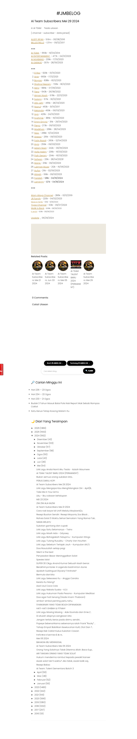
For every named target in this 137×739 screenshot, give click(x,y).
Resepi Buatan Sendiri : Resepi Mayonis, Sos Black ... (62, 514)
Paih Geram (40, 155)
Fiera (36, 91)
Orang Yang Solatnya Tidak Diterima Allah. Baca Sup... (64, 649)
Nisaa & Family (37, 202)
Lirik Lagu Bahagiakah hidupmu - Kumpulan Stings (63, 537)
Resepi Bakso (43, 664)
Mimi (36, 87)
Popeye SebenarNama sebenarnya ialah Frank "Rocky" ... (65, 623)
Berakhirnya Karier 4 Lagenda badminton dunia (61, 567)
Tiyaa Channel (38, 204)
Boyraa (38, 80)
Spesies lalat (43, 559)
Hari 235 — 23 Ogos (41, 389)
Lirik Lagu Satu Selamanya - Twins (54, 529)
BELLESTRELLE (37, 42)
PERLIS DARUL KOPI (45, 480)
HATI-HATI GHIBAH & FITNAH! (50, 608)
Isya (36, 114)
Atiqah (37, 174)
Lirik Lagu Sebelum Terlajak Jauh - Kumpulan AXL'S (63, 544)
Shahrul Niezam (42, 84)
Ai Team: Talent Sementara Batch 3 (55, 668)
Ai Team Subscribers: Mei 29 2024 (55, 21)
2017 (36, 709)
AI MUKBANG (37, 59)
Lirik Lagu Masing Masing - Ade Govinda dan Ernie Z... (63, 612)
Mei (39, 465)
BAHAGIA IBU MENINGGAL (49, 642)
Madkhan (39, 129)
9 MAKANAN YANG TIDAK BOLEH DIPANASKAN (58, 604)
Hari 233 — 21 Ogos (40, 398)
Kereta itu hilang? (45, 582)
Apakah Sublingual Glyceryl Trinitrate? (56, 570)
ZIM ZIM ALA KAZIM (45, 503)
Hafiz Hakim (40, 151)
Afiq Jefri (38, 102)
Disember (42, 439)
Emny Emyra (40, 121)
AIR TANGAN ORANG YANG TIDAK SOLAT (56, 653)
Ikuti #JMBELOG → (55, 363)
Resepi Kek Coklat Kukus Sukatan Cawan (57, 630)
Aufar (37, 170)
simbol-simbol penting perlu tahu (54, 600)
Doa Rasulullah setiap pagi (50, 548)
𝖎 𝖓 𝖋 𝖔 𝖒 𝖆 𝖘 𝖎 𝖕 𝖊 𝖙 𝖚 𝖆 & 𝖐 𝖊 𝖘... (49, 634)
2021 (36, 694)
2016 (36, 713)
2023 (37, 687)
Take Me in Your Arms (47, 491)
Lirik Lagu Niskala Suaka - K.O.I (51, 589)
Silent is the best (44, 552)
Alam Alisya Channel (42, 195)
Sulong (38, 99)
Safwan (38, 159)
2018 (36, 706)
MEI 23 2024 (42, 499)
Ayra (36, 144)
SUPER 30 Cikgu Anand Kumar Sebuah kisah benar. (63, 563)
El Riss (37, 72)
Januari (41, 683)
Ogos (40, 454)
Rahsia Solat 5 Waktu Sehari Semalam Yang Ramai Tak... (66, 518)
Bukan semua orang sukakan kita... (54, 476)
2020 (37, 698)
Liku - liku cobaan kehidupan (51, 495)
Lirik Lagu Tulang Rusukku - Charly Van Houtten (61, 540)
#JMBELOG (68, 13)
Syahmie (38, 117)
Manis (37, 163)
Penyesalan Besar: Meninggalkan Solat (56, 555)
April (39, 672)
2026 (37, 428)
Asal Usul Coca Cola (47, 585)
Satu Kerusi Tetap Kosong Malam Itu (50, 411)
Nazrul (37, 106)
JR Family (36, 198)
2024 (37, 435)
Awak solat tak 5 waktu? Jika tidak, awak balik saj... (62, 660)
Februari (41, 679)
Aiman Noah (41, 95)
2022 (37, 691)
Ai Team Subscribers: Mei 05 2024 (53, 645)
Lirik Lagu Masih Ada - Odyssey (52, 533)
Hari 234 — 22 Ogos (41, 394)
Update (35, 217)
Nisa (36, 132)
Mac (39, 676)
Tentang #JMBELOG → (80, 363)
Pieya (37, 125)
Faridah (38, 178)
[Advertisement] (68, 239)
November (43, 443)
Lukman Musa (41, 166)
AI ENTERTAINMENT (40, 56)
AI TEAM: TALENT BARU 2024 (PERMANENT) (57, 473)
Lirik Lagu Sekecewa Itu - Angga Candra (57, 578)
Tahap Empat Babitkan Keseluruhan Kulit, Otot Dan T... (64, 627)
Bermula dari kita (45, 574)
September (43, 450)
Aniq (36, 76)
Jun (39, 461)
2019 (36, 702)
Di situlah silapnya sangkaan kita (53, 615)
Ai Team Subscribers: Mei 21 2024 (53, 506)
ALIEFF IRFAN (37, 39)
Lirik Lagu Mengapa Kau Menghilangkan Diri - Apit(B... (64, 488)
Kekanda (39, 110)
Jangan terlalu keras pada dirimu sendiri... (58, 619)
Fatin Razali (40, 140)
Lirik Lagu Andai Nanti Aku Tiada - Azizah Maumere (63, 469)
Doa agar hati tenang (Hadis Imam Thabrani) (60, 597)
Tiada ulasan (51, 28)
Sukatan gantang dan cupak (52, 525)
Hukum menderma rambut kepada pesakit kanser (63, 657)
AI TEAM (37, 28)
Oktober (41, 446)
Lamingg (39, 181)
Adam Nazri (40, 147)
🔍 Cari (89, 370)
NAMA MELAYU (43, 522)
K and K (34, 211)
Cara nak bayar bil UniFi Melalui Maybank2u (59, 510)
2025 (37, 431)
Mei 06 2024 (42, 638)
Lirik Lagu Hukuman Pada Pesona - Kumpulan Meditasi (65, 593)
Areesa (38, 136)
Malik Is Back (37, 208)
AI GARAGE (36, 62)
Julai (39, 458)
